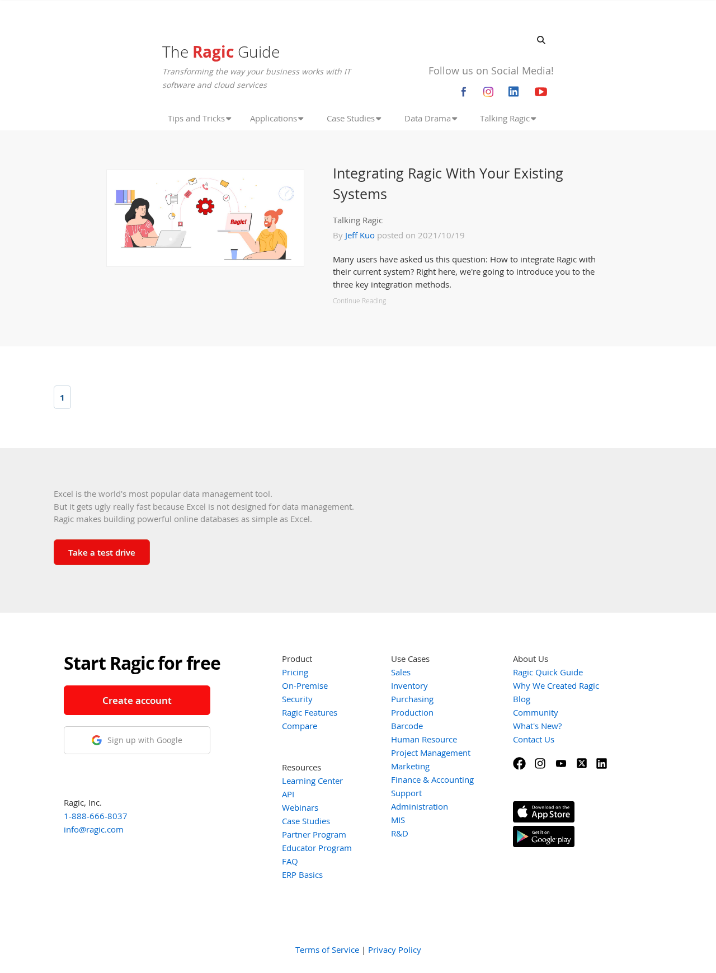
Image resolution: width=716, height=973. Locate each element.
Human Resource (424, 739)
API (288, 794)
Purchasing (412, 698)
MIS (398, 819)
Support (406, 792)
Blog (521, 698)
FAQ (290, 861)
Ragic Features (309, 712)
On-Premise (305, 685)
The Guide (221, 51)
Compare (299, 725)
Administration (419, 806)
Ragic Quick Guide (548, 672)
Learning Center (312, 780)
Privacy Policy (394, 949)
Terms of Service (327, 949)
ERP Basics (302, 874)
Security (297, 698)
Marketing (410, 766)
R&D (399, 833)
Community (535, 712)
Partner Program (314, 834)
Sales (401, 672)
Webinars (300, 807)
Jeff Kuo (360, 235)
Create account (137, 700)
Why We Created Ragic (556, 685)
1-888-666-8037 (96, 815)
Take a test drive (101, 552)
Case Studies (306, 820)
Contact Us (533, 739)
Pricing (295, 672)
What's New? (537, 725)
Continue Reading (359, 300)
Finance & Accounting (432, 779)
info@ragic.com (94, 829)
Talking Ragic (358, 219)
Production (412, 712)
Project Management (430, 752)
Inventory (409, 685)
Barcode (407, 725)
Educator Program (317, 847)
